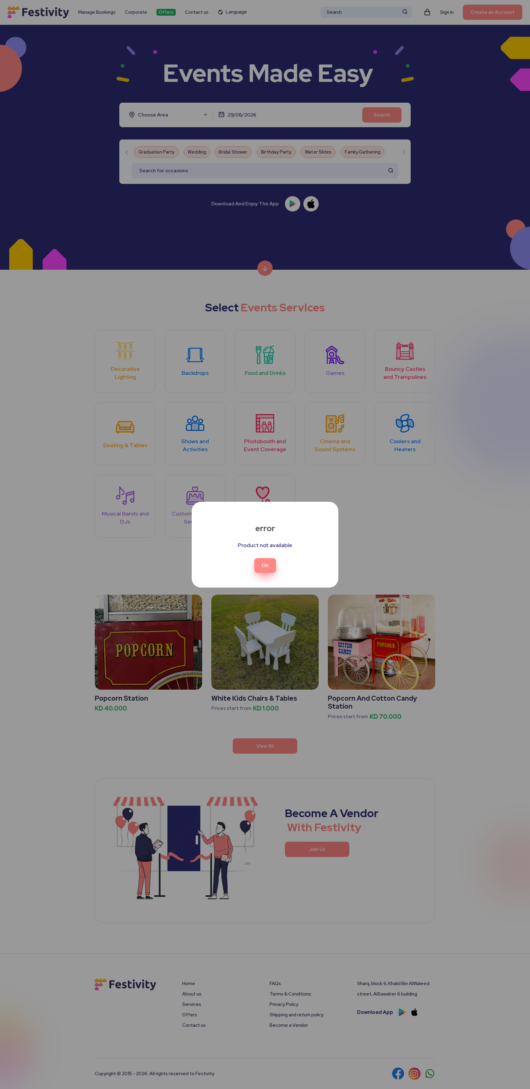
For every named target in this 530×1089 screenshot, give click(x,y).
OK (265, 565)
